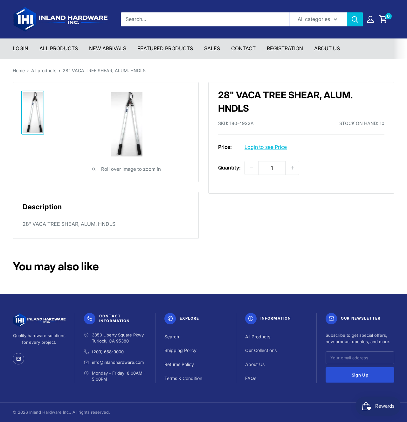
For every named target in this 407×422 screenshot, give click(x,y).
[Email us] (18, 358)
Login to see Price (266, 147)
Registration (285, 48)
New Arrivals (107, 48)
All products (43, 70)
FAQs (250, 378)
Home (19, 70)
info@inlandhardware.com (118, 362)
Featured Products (165, 48)
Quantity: (229, 167)
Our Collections (261, 350)
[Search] (355, 19)
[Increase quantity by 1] (292, 168)
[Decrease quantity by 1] (251, 168)
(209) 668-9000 (108, 351)
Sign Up (360, 374)
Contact (243, 48)
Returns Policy (179, 364)
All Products (58, 48)
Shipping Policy (180, 350)
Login (20, 48)
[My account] (370, 19)
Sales (212, 48)
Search (171, 336)
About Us (327, 48)
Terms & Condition (183, 378)
